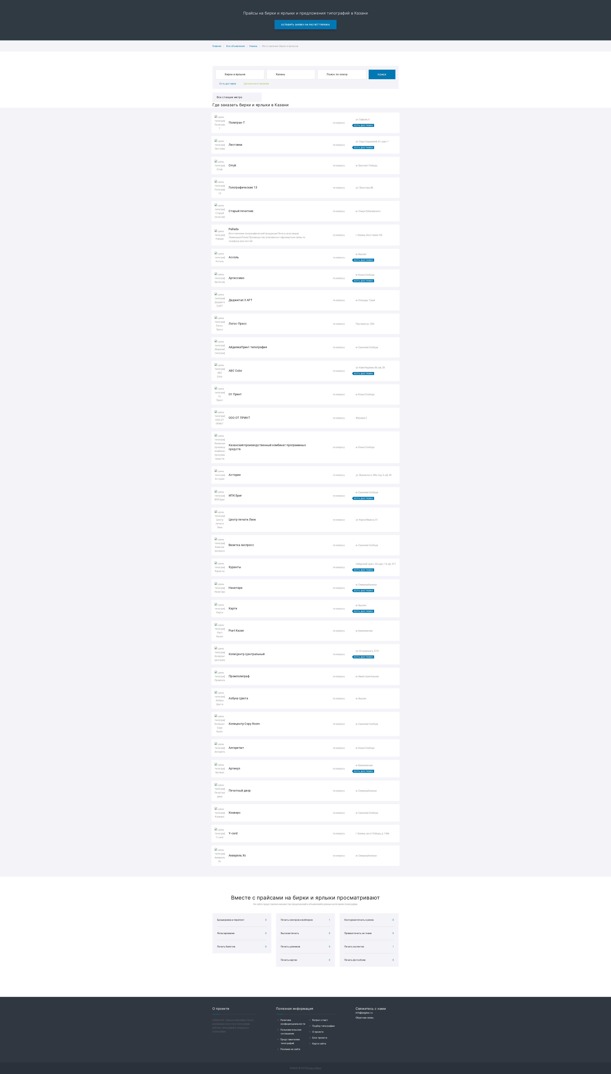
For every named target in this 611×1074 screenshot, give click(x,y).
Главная (216, 46)
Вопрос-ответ (320, 1020)
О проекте (317, 1032)
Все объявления (235, 46)
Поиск (382, 74)
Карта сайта (319, 1043)
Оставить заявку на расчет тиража (305, 24)
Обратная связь (365, 1017)
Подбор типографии (323, 1026)
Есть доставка (228, 83)
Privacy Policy (314, 1068)
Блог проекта (319, 1037)
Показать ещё (305, 874)
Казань (253, 46)
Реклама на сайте (290, 1049)
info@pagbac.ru (364, 1012)
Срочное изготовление (256, 83)
